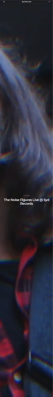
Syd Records (26, 2)
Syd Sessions (26, 195)
